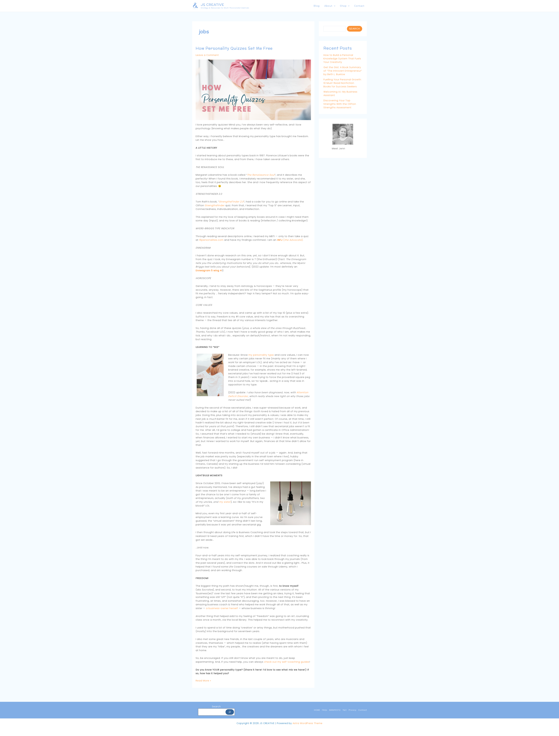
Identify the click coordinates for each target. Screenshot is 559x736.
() (290, 240)
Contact (359, 6)
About (328, 6)
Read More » (203, 681)
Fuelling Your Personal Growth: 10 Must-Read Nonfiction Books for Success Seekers (342, 83)
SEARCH (354, 28)
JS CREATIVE (212, 4)
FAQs (324, 710)
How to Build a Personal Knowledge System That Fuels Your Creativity (342, 58)
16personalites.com (211, 240)
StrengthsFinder (215, 205)
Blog (317, 6)
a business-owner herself (222, 608)
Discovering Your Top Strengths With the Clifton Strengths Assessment (339, 104)
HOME (317, 710)
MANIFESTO (335, 710)
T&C (345, 710)
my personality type (261, 355)
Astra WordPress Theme (307, 723)
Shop (343, 6)
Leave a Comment (207, 55)
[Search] (229, 712)
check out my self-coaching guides (286, 662)
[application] (333, 6)
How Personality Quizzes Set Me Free (234, 48)
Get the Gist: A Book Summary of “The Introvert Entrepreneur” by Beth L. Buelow (342, 71)
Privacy (352, 710)
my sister (225, 502)
